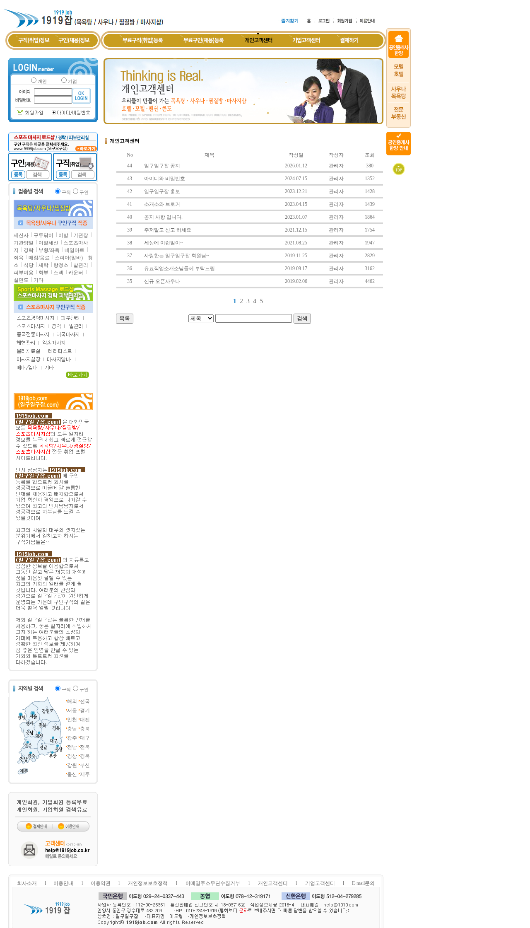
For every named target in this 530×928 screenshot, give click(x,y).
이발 (63, 235)
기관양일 (24, 243)
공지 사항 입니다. (163, 217)
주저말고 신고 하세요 (167, 230)
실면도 (21, 280)
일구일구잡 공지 (162, 166)
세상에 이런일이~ (163, 243)
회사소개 (27, 883)
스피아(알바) (69, 258)
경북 (85, 756)
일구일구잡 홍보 (162, 191)
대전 (85, 720)
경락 (29, 250)
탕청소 (60, 265)
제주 (85, 774)
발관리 (80, 265)
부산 (85, 765)
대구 (85, 738)
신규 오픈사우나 (162, 281)
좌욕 (19, 258)
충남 (72, 729)
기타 (38, 280)
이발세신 (48, 243)
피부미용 (24, 273)
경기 (85, 710)
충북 (85, 729)
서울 (72, 710)
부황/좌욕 (49, 250)
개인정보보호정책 (148, 883)
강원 (72, 765)
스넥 (58, 273)
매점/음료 (39, 258)
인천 (72, 720)
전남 (72, 747)
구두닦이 (43, 235)
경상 (72, 756)
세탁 (43, 265)
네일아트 (74, 250)
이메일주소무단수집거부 (213, 883)
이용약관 (101, 883)
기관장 (80, 235)
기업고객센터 (320, 883)
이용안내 (63, 883)
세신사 (21, 235)
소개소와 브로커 (162, 204)
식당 (29, 265)
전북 (85, 747)
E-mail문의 (363, 883)
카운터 (75, 273)
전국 (85, 701)
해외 (72, 701)
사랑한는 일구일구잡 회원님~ (176, 256)
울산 (72, 774)
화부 (43, 273)
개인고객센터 (273, 883)
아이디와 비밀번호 (164, 178)
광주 (72, 738)
